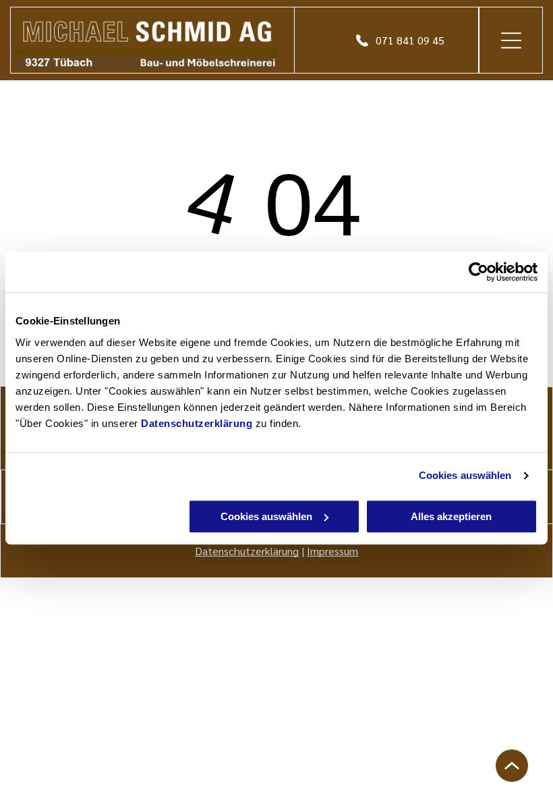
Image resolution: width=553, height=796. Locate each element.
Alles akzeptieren (451, 516)
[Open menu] (511, 40)
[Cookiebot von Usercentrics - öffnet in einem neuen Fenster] (478, 272)
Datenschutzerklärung (196, 423)
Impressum (332, 551)
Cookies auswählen (465, 475)
